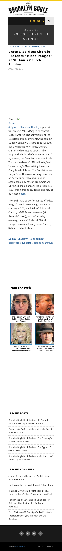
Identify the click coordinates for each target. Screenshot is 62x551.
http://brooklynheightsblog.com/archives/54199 (34, 242)
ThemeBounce (20, 546)
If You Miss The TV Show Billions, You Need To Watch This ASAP (46, 348)
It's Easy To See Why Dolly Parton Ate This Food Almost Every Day (21, 348)
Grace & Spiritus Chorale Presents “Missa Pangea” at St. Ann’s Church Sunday (30, 57)
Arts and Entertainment (23, 46)
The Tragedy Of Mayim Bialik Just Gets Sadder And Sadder (21, 319)
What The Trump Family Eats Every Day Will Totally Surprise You (46, 319)
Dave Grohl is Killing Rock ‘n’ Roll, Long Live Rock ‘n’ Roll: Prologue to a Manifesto (29, 503)
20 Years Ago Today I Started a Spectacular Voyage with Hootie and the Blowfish (30, 515)
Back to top (45, 546)
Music (44, 46)
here (22, 193)
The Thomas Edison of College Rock (36, 485)
